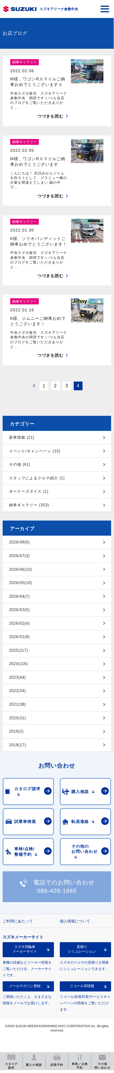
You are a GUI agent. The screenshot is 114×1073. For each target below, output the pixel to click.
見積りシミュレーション (82, 949)
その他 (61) (19, 464)
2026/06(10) (20, 569)
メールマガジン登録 (25, 986)
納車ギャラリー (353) (29, 505)
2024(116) (18, 664)
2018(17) (17, 745)
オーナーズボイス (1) (28, 491)
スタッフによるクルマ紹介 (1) (37, 478)
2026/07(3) (19, 556)
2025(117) (18, 650)
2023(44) (17, 677)
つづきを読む (50, 116)
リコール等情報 (82, 986)
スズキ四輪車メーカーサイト (25, 949)
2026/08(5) (19, 542)
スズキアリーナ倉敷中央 (59, 9)
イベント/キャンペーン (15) (34, 451)
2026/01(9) (19, 637)
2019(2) (16, 731)
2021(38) (17, 704)
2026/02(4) (19, 623)
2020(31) (17, 718)
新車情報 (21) (21, 437)
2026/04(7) (19, 596)
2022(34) (17, 691)
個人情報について (75, 921)
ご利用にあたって (18, 921)
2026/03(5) (19, 610)
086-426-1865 (57, 891)
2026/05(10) (20, 583)
